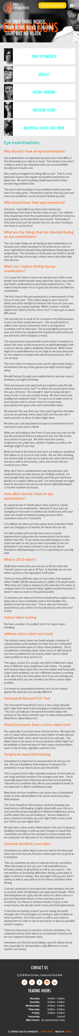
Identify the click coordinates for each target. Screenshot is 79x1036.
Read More (39, 56)
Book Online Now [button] (52, 5)
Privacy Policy (47, 1031)
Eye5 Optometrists (21, 6)
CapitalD (67, 1031)
